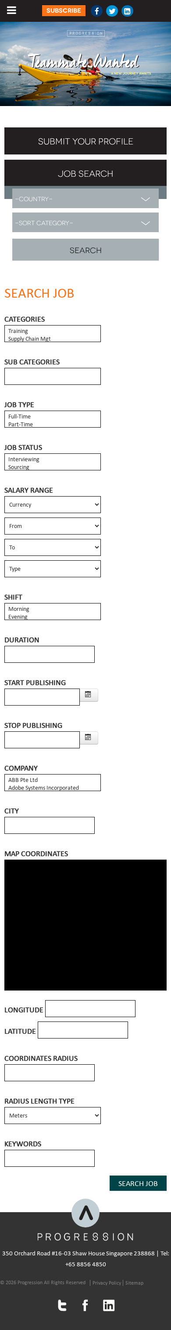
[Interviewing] (52, 459)
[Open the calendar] (89, 695)
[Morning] (52, 609)
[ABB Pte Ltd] (52, 780)
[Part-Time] (52, 424)
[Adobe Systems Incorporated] (52, 788)
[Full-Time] (52, 417)
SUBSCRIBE (63, 10)
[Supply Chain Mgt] (52, 339)
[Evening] (52, 617)
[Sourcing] (52, 467)
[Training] (52, 331)
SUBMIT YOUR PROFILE (85, 140)
